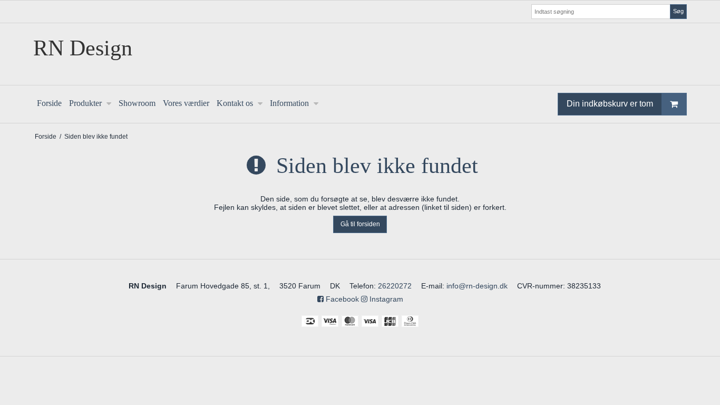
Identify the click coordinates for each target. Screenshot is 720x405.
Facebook (341, 299)
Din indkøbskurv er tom (610, 103)
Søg (678, 11)
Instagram (385, 299)
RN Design (82, 48)
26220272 (395, 286)
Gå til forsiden (360, 224)
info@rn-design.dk (477, 286)
